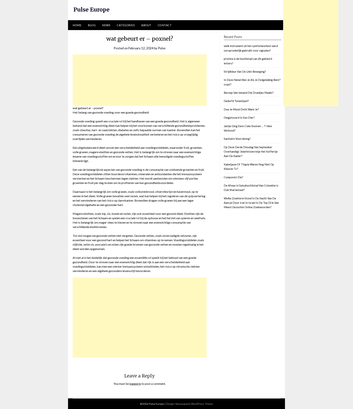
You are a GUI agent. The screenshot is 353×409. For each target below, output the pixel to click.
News (106, 25)
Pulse (161, 48)
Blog (92, 25)
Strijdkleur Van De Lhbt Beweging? (245, 71)
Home (77, 25)
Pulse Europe (92, 9)
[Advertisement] (140, 80)
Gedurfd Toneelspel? (236, 101)
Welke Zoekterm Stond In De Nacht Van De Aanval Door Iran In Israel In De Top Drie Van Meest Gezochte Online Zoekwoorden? (251, 203)
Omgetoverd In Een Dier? (239, 117)
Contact (165, 25)
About (146, 25)
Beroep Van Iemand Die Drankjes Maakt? (249, 92)
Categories (126, 25)
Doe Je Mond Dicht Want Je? (241, 109)
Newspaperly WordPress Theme (194, 403)
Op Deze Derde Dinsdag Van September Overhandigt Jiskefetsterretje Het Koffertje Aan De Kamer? (251, 151)
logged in (135, 383)
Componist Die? (233, 177)
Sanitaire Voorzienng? (237, 138)
